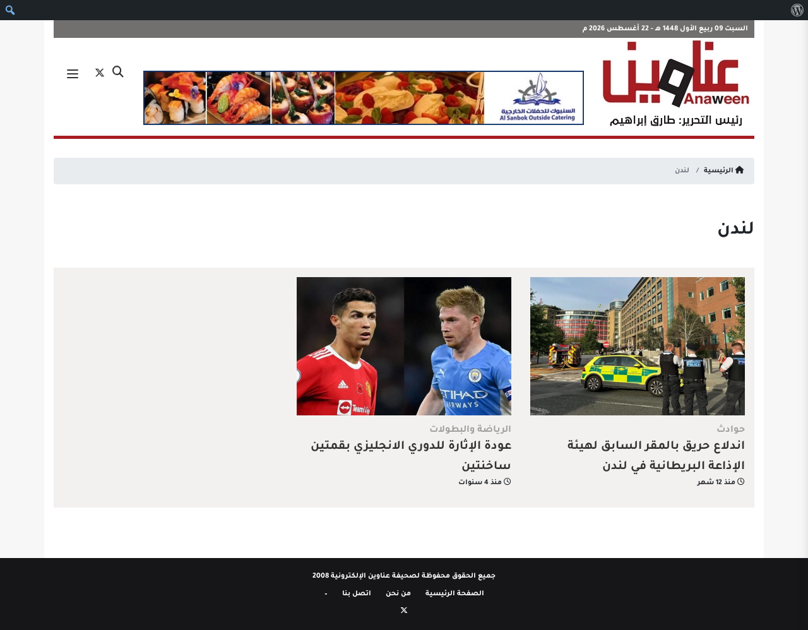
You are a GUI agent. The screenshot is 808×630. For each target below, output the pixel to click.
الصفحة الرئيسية (454, 594)
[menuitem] (797, 10)
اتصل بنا (356, 594)
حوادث (730, 430)
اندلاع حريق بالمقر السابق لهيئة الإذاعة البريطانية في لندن (656, 457)
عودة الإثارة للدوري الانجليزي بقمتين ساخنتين (411, 457)
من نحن (398, 594)
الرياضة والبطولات (470, 430)
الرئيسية (719, 171)
